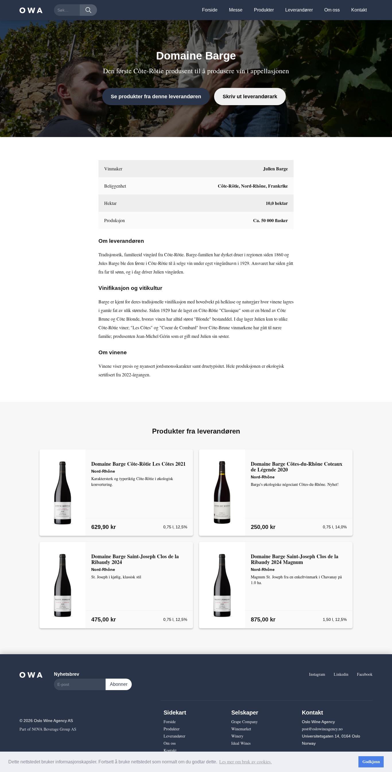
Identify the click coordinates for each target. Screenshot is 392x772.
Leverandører (299, 9)
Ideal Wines (241, 743)
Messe (235, 9)
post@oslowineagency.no (322, 728)
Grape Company (244, 721)
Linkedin (341, 674)
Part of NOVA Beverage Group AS (48, 729)
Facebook (364, 674)
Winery (237, 736)
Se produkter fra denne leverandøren (156, 96)
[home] (31, 10)
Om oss (332, 9)
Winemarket (241, 728)
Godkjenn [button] (371, 761)
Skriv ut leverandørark (250, 96)
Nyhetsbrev (66, 674)
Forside (210, 9)
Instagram (317, 674)
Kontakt (359, 9)
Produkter (264, 9)
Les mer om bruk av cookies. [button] (245, 761)
